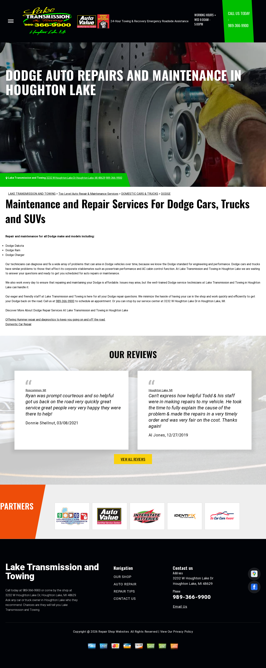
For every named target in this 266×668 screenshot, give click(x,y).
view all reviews (133, 459)
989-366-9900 (238, 25)
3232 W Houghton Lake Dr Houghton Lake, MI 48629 (75, 177)
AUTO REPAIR (125, 584)
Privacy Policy (183, 631)
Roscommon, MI (36, 390)
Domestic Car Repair (18, 324)
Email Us (180, 606)
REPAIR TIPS (124, 591)
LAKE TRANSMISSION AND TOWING (32, 193)
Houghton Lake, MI (161, 390)
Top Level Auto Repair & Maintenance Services (88, 193)
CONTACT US (125, 599)
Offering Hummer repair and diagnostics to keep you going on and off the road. (55, 319)
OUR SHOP (122, 577)
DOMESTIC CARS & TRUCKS (139, 193)
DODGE (165, 193)
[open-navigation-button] (11, 21)
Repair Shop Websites (113, 631)
